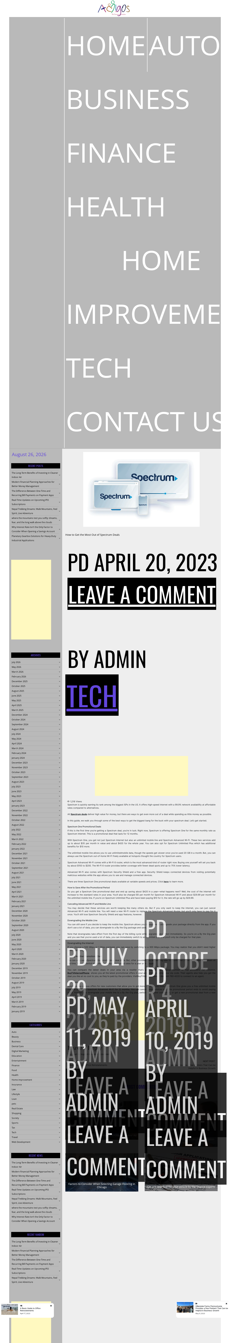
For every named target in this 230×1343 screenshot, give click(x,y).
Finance (121, 152)
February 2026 (19, 676)
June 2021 (16, 882)
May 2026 (16, 667)
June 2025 (16, 695)
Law (14, 1089)
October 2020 (18, 920)
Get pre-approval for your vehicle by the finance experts (181, 1186)
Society (15, 1118)
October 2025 (18, 686)
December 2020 (20, 910)
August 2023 (18, 781)
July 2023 (16, 786)
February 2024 (19, 753)
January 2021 (18, 906)
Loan (14, 1098)
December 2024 (20, 714)
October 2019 (18, 977)
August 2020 (18, 930)
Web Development (21, 1142)
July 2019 (16, 987)
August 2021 (18, 872)
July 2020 (16, 934)
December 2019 (20, 968)
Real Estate (17, 1108)
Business (128, 98)
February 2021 (19, 901)
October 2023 (18, 772)
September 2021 (20, 867)
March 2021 (17, 896)
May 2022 (16, 834)
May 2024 (16, 738)
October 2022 (18, 820)
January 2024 (18, 757)
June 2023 (16, 791)
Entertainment (19, 1060)
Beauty (15, 1036)
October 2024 (18, 719)
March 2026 (17, 671)
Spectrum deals (79, 814)
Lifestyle (16, 1094)
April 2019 (17, 997)
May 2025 (16, 700)
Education (17, 1055)
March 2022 (17, 839)
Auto (185, 45)
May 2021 (16, 887)
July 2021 (16, 877)
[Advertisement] (31, 599)
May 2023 (16, 796)
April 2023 (17, 800)
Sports (15, 1122)
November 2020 (20, 915)
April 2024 (17, 743)
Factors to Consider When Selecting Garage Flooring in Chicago (101, 1185)
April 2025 (17, 705)
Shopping (16, 1113)
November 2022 (20, 815)
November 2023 (20, 767)
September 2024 (20, 724)
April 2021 (17, 891)
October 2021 (18, 863)
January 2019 (18, 1011)
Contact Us (146, 421)
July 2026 (16, 662)
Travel (15, 1137)
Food (14, 1070)
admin (120, 658)
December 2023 (20, 762)
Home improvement (22, 1079)
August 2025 (18, 690)
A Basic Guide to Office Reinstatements (30, 1309)
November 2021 (20, 858)
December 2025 (20, 681)
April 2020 (17, 949)
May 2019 (16, 992)
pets (14, 1103)
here (166, 881)
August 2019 (18, 982)
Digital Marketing (20, 1051)
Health (116, 206)
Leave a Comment (142, 594)
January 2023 (18, 805)
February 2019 (19, 1006)
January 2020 (18, 963)
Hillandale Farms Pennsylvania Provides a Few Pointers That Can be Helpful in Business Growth (212, 1308)
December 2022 (20, 810)
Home (106, 45)
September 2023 (20, 777)
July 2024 (16, 733)
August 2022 (18, 824)
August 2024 (18, 729)
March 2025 (17, 710)
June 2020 (16, 939)
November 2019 (20, 973)
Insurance (17, 1084)
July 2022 (16, 829)
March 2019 (17, 1001)
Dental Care (18, 1046)
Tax (13, 1127)
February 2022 (19, 843)
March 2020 (17, 954)
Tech (99, 367)
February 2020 (19, 958)
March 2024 (17, 748)
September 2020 (20, 925)
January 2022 (18, 848)
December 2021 (20, 853)
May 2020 (16, 944)
